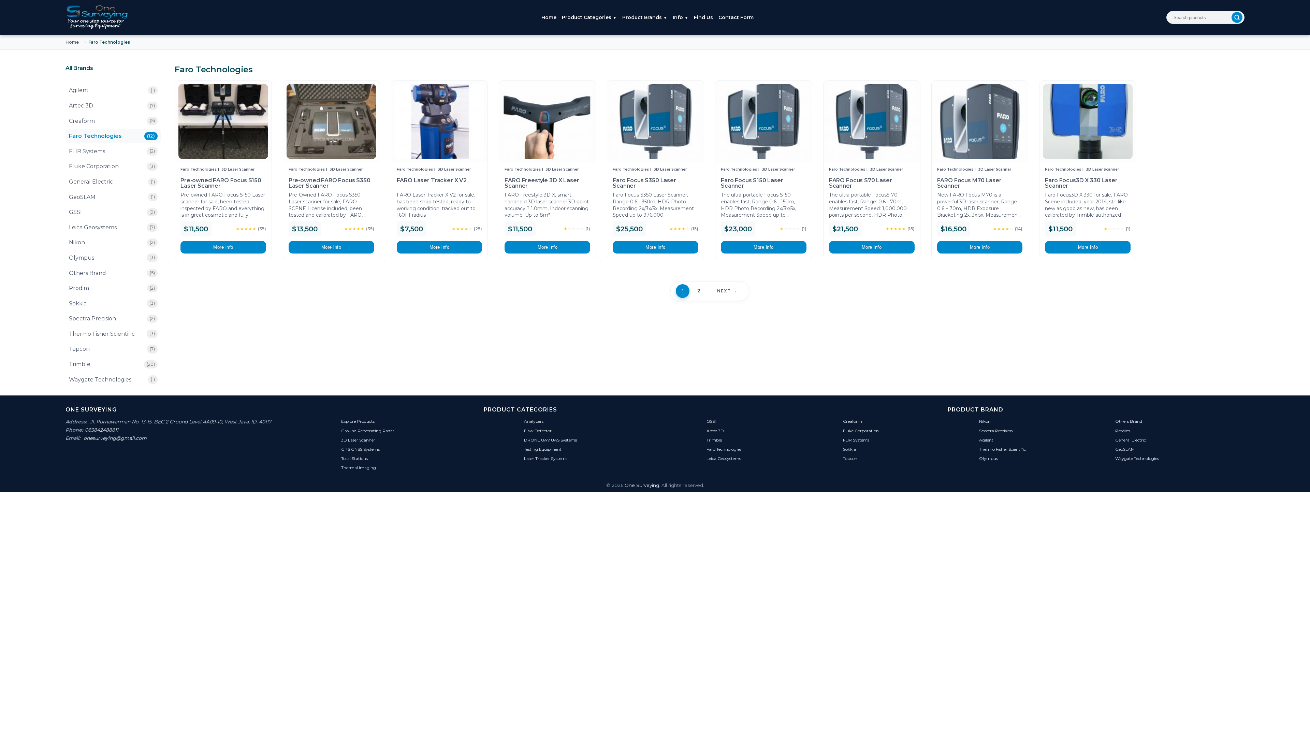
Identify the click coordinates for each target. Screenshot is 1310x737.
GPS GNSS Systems (360, 449)
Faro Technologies (112, 136)
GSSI (112, 212)
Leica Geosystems (112, 227)
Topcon (112, 349)
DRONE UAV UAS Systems (550, 440)
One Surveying (642, 485)
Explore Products (358, 421)
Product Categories (589, 17)
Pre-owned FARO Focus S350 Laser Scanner (329, 183)
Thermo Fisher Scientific (112, 334)
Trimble (112, 364)
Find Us (703, 17)
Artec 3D (112, 105)
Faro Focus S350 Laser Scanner (644, 183)
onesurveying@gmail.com (115, 438)
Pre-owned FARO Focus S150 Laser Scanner (220, 183)
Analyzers (533, 421)
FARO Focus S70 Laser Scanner (860, 183)
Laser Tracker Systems (545, 458)
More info (223, 247)
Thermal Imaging (358, 467)
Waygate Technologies (112, 379)
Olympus (112, 258)
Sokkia (112, 303)
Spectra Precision (112, 318)
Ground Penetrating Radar (367, 430)
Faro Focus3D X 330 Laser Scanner (1081, 183)
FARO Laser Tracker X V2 (432, 180)
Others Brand (112, 273)
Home (548, 17)
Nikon (112, 242)
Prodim (112, 288)
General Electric (112, 181)
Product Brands (644, 17)
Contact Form (736, 17)
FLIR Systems (112, 151)
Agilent (112, 90)
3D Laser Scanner (237, 169)
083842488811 (101, 430)
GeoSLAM (112, 197)
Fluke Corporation (112, 166)
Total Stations (354, 458)
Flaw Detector (538, 430)
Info (680, 17)
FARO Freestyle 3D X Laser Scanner (542, 183)
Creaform (112, 121)
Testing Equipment (543, 449)
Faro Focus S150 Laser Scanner (752, 183)
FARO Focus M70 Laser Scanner (969, 183)
